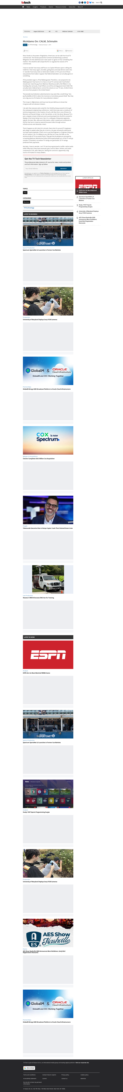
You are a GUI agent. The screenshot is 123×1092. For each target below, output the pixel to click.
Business (25, 37)
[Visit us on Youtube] (88, 3)
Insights (35, 7)
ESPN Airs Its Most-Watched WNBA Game (88, 191)
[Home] (23, 7)
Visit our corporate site (82, 1062)
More (80, 7)
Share (27, 50)
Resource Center (61, 7)
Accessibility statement (29, 1078)
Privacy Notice (28, 174)
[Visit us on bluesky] (90, 3)
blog (25, 193)
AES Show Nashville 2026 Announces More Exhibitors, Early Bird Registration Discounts (88, 220)
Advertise (83, 1078)
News (28, 7)
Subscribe (72, 7)
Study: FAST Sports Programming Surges (85, 205)
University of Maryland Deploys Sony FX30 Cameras (89, 212)
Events (51, 7)
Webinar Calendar (67, 31)
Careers (44, 1078)
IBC (50, 31)
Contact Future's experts (49, 1075)
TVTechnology (33, 44)
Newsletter (70, 50)
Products (43, 7)
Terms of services (44, 173)
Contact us (64, 1078)
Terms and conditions (29, 1075)
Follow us (61, 50)
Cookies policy (84, 1075)
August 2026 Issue (39, 31)
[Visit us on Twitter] (82, 3)
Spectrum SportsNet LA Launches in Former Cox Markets (87, 198)
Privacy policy (65, 1075)
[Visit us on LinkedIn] (85, 3)
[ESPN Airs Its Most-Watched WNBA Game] (87, 187)
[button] (99, 2)
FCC (56, 31)
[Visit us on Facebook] (80, 3)
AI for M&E (80, 31)
